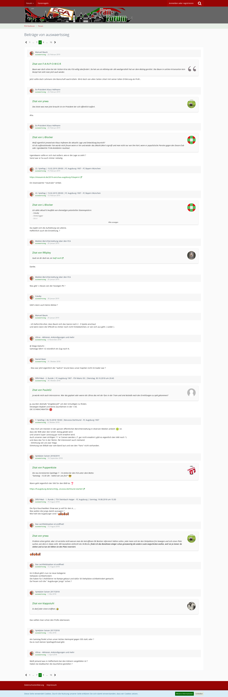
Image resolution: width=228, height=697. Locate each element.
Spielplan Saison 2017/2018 (47, 591)
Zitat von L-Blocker (42, 137)
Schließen (199, 694)
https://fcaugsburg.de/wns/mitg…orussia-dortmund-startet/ (56, 489)
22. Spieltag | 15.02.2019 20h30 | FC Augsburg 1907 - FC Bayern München (68, 168)
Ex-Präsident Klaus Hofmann (47, 89)
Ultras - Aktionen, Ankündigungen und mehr (54, 337)
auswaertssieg (40, 54)
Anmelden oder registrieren (181, 3)
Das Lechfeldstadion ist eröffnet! (49, 524)
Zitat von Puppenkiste (44, 467)
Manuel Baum (41, 52)
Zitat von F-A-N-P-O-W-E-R (46, 63)
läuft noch (57, 258)
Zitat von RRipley (41, 252)
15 (51, 42)
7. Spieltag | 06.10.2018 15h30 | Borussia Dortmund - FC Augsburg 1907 (67, 420)
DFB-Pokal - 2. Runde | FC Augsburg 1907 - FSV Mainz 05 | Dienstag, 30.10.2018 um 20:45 (74, 378)
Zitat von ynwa (40, 101)
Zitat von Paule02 (41, 389)
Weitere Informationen (184, 694)
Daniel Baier (40, 359)
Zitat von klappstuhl (43, 603)
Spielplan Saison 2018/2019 (47, 456)
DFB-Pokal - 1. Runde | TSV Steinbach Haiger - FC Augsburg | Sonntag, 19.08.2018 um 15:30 (75, 499)
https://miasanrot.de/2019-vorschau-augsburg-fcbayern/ (55, 177)
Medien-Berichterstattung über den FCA (53, 241)
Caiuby (38, 296)
